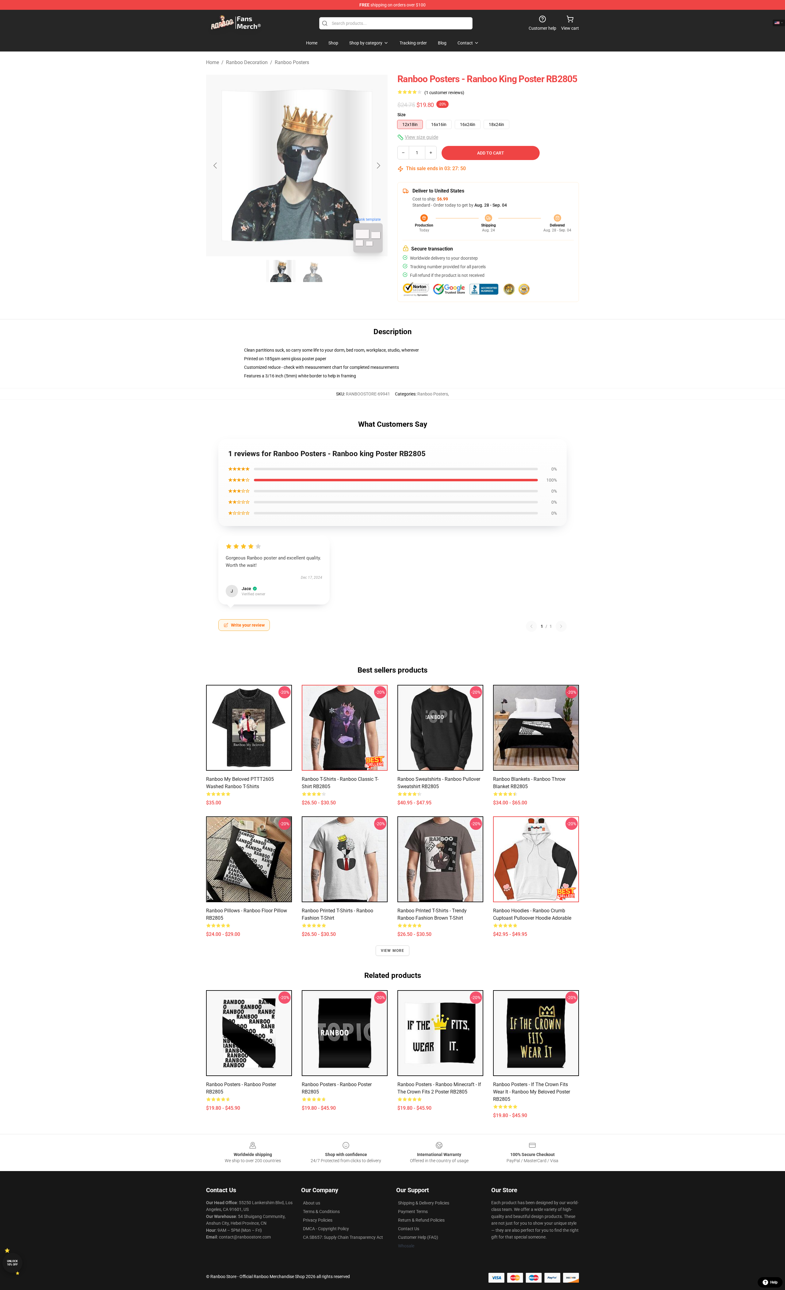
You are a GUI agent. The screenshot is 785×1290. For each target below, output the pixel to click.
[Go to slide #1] (281, 271)
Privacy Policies (317, 1220)
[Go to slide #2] (312, 271)
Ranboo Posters (292, 62)
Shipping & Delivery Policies (423, 1202)
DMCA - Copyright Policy (326, 1228)
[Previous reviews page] (531, 626)
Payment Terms (413, 1211)
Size (401, 114)
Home (212, 62)
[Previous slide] (215, 165)
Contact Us (408, 1228)
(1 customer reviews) (444, 92)
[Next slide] (378, 165)
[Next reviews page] (561, 626)
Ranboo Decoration (247, 62)
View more (392, 950)
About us (311, 1202)
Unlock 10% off (12, 1263)
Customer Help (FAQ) (418, 1237)
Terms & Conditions (321, 1211)
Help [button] (774, 1282)
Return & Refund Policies (421, 1220)
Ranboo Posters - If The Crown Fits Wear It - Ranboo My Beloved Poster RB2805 (531, 1092)
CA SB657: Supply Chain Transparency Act (343, 1237)
